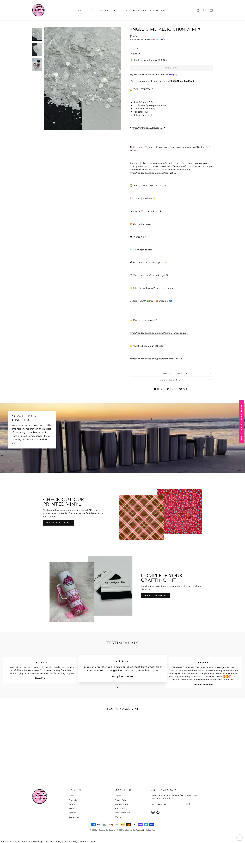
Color (134, 48)
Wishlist (118, 817)
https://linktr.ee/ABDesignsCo (148, 127)
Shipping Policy (121, 804)
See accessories (155, 595)
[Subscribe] (188, 804)
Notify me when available (242, 422)
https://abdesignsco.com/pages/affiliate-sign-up (156, 358)
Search (118, 796)
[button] (171, 39)
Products (73, 800)
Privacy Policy (121, 800)
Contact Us (74, 817)
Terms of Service (122, 812)
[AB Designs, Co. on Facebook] (158, 812)
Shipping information (171, 373)
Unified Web (150, 830)
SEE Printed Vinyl (59, 522)
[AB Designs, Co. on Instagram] (153, 812)
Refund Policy (121, 808)
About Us (73, 808)
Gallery (72, 804)
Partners (72, 812)
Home (71, 796)
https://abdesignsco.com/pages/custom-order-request (159, 332)
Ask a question (171, 380)
